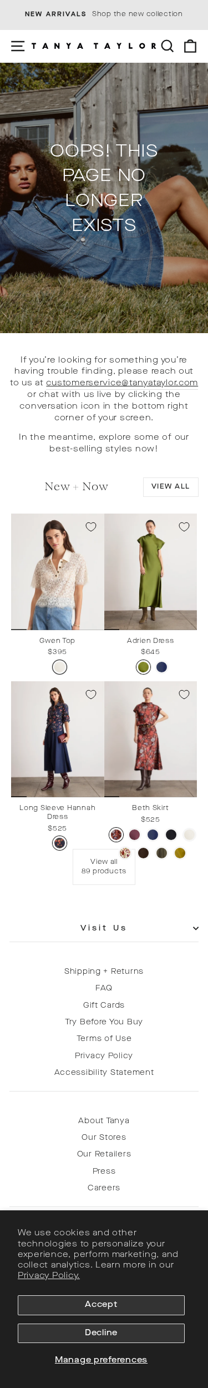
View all (170, 487)
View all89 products (104, 867)
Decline (101, 1333)
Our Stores (104, 1137)
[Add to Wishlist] (91, 527)
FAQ (104, 988)
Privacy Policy (104, 1056)
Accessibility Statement (104, 1073)
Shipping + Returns (104, 971)
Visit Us (104, 928)
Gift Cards (104, 1005)
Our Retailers (104, 1154)
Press (104, 1171)
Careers (104, 1188)
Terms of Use (104, 1039)
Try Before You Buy (104, 1022)
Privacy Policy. (49, 1276)
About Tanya (103, 1121)
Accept (101, 1305)
